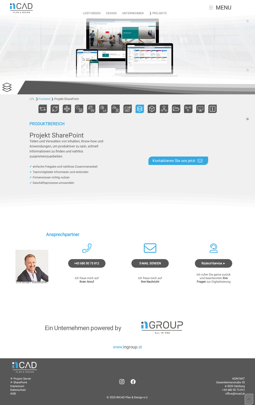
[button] (211, 7)
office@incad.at (235, 393)
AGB (13, 393)
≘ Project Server (20, 378)
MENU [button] (223, 7)
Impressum (17, 386)
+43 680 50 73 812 (233, 390)
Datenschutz (18, 390)
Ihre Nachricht (150, 281)
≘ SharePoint (18, 382)
